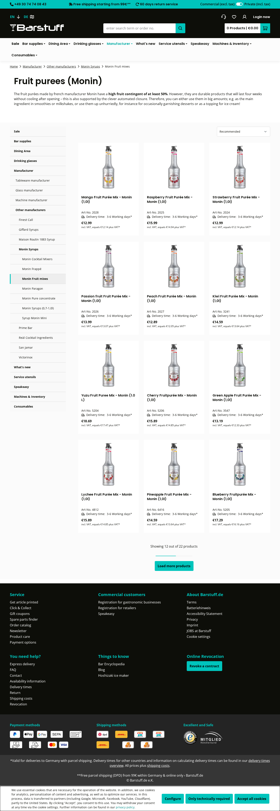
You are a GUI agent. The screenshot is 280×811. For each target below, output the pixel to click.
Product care (20, 636)
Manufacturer (23, 171)
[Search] (180, 28)
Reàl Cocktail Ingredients (36, 338)
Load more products (174, 566)
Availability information (28, 681)
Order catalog (20, 625)
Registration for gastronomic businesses (129, 602)
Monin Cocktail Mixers (37, 259)
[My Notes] (234, 17)
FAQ (13, 670)
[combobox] (139, 28)
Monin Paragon (32, 288)
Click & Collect (20, 608)
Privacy (192, 619)
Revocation (18, 704)
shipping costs (158, 765)
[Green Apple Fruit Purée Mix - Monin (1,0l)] (240, 365)
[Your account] (244, 17)
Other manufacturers (31, 210)
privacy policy (125, 807)
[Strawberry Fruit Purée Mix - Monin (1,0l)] (240, 167)
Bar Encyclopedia (111, 664)
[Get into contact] (223, 17)
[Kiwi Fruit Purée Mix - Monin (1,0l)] (240, 266)
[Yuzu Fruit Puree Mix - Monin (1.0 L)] (108, 365)
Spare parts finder (24, 619)
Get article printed (24, 602)
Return (15, 692)
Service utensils (25, 377)
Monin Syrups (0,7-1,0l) (38, 308)
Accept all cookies (251, 798)
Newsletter (18, 631)
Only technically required (209, 798)
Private (257, 4)
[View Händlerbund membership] (211, 737)
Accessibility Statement (204, 613)
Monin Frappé (31, 269)
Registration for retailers (117, 608)
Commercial (217, 4)
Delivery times (21, 687)
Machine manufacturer (31, 200)
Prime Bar (25, 328)
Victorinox (25, 357)
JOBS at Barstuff (199, 631)
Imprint (192, 625)
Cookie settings (198, 636)
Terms (192, 602)
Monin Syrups (28, 249)
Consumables (23, 406)
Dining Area (22, 151)
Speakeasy (21, 387)
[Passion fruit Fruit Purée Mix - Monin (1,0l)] (108, 266)
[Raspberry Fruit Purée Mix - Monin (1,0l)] (174, 167)
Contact (16, 675)
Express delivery (22, 664)
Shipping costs (21, 698)
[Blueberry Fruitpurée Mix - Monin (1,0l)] (240, 464)
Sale (17, 131)
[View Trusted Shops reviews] (190, 737)
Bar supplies (22, 141)
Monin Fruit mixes (35, 279)
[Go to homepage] (37, 27)
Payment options (23, 642)
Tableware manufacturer (33, 180)
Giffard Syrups (29, 230)
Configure (173, 798)
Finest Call (26, 220)
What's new (22, 367)
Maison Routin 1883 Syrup (37, 239)
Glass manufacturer (29, 190)
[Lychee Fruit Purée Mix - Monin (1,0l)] (108, 464)
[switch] (239, 4)
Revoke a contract (204, 666)
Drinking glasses (25, 161)
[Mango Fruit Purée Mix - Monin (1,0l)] (108, 167)
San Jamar (26, 347)
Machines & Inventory (29, 397)
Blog (101, 670)
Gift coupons (20, 613)
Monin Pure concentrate (38, 298)
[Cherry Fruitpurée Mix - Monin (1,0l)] (174, 365)
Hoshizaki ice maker (113, 675)
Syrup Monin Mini (34, 318)
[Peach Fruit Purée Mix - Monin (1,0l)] (174, 266)
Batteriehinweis (199, 608)
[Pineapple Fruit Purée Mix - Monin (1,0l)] (174, 464)
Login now (261, 17)
